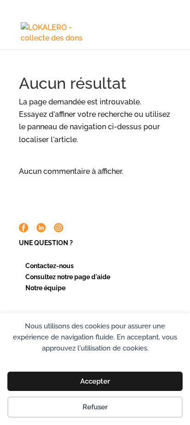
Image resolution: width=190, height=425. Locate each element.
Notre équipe (45, 288)
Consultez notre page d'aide (67, 277)
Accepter (95, 381)
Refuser (95, 407)
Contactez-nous (49, 266)
